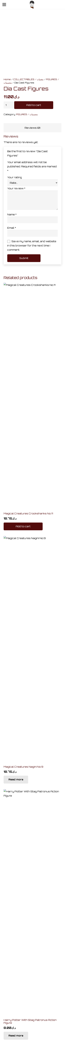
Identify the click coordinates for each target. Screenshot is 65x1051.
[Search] (45, 4)
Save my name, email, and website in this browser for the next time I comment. (31, 245)
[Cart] (52, 4)
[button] (23, 526)
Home (7, 79)
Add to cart (33, 105)
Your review (16, 188)
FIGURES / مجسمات (27, 114)
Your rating (14, 177)
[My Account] (61, 5)
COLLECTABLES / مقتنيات (28, 79)
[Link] (32, 4)
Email (11, 227)
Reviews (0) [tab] (32, 127)
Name (11, 214)
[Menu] (4, 4)
